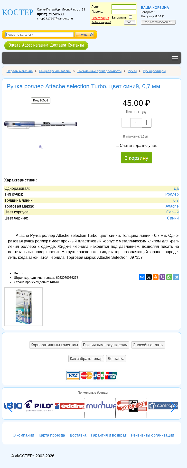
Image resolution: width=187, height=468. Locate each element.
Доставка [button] (116, 359)
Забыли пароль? (101, 22)
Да (176, 188)
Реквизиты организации (152, 435)
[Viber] (162, 277)
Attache (172, 206)
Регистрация (100, 18)
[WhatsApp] (169, 277)
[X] (149, 277)
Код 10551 (40, 100)
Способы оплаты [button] (148, 345)
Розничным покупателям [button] (105, 345)
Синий (173, 218)
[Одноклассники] (156, 277)
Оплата (14, 45)
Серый (172, 212)
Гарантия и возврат (108, 435)
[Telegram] (176, 277)
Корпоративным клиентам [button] (54, 345)
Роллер (172, 194)
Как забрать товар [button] (86, 359)
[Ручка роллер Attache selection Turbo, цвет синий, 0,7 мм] (40, 126)
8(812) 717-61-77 (50, 14)
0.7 (176, 200)
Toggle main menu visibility (175, 57)
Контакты (76, 45)
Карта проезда (52, 435)
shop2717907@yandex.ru (55, 18)
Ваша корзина (155, 8)
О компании (23, 435)
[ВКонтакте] (142, 277)
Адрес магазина (35, 45)
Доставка (58, 45)
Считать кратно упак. (139, 145)
